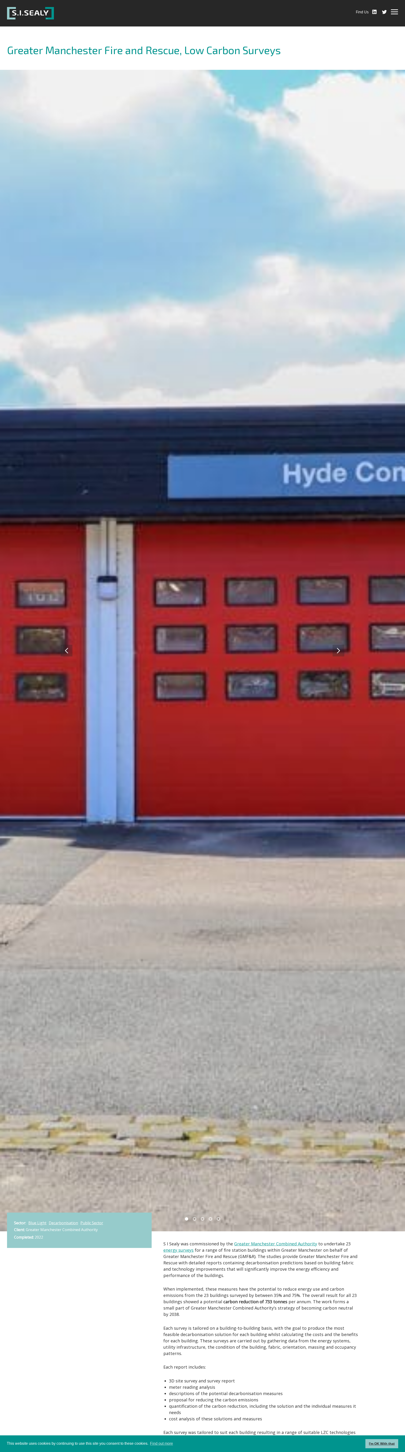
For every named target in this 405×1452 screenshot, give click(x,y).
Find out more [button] (161, 1443)
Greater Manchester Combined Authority (275, 1244)
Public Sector (91, 1222)
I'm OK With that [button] (382, 1443)
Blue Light (37, 1222)
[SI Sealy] (30, 13)
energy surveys (178, 1250)
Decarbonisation (63, 1222)
